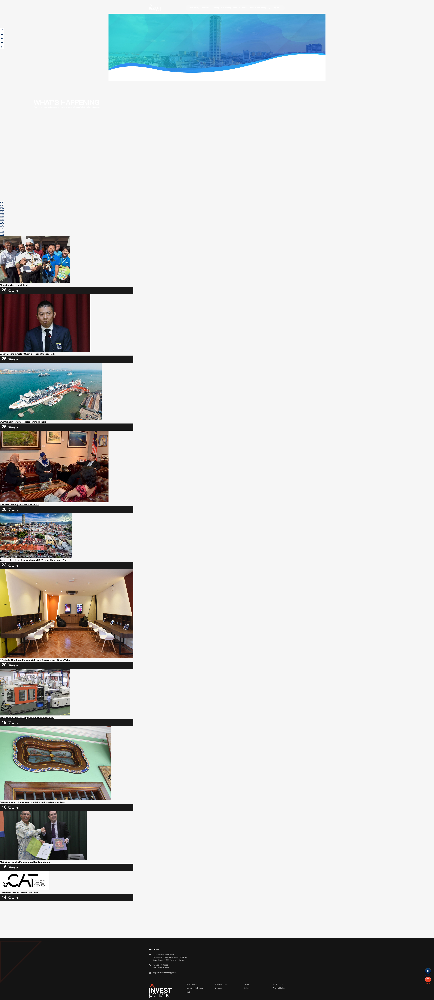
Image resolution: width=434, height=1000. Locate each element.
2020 (2, 220)
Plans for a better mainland (14, 285)
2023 (2, 211)
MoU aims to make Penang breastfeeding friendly (25, 862)
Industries (206, 8)
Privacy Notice (279, 988)
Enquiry (428, 983)
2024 (2, 208)
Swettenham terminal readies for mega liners (23, 422)
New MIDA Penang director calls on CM (19, 505)
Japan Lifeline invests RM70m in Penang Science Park (27, 354)
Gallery (247, 988)
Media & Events (240, 8)
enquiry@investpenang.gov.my (165, 973)
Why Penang (194, 8)
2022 (2, 214)
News (246, 984)
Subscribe (428, 975)
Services (218, 988)
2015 (2, 232)
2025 (2, 205)
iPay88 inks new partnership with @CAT (20, 892)
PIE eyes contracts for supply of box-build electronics (27, 718)
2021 (2, 217)
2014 (2, 235)
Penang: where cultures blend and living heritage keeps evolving (32, 802)
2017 (2, 229)
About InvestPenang (257, 8)
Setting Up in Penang (222, 8)
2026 (2, 202)
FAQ (188, 992)
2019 (2, 223)
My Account (278, 984)
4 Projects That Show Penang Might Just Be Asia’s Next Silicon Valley (35, 660)
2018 (2, 226)
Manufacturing (221, 984)
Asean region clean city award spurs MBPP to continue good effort (33, 560)
